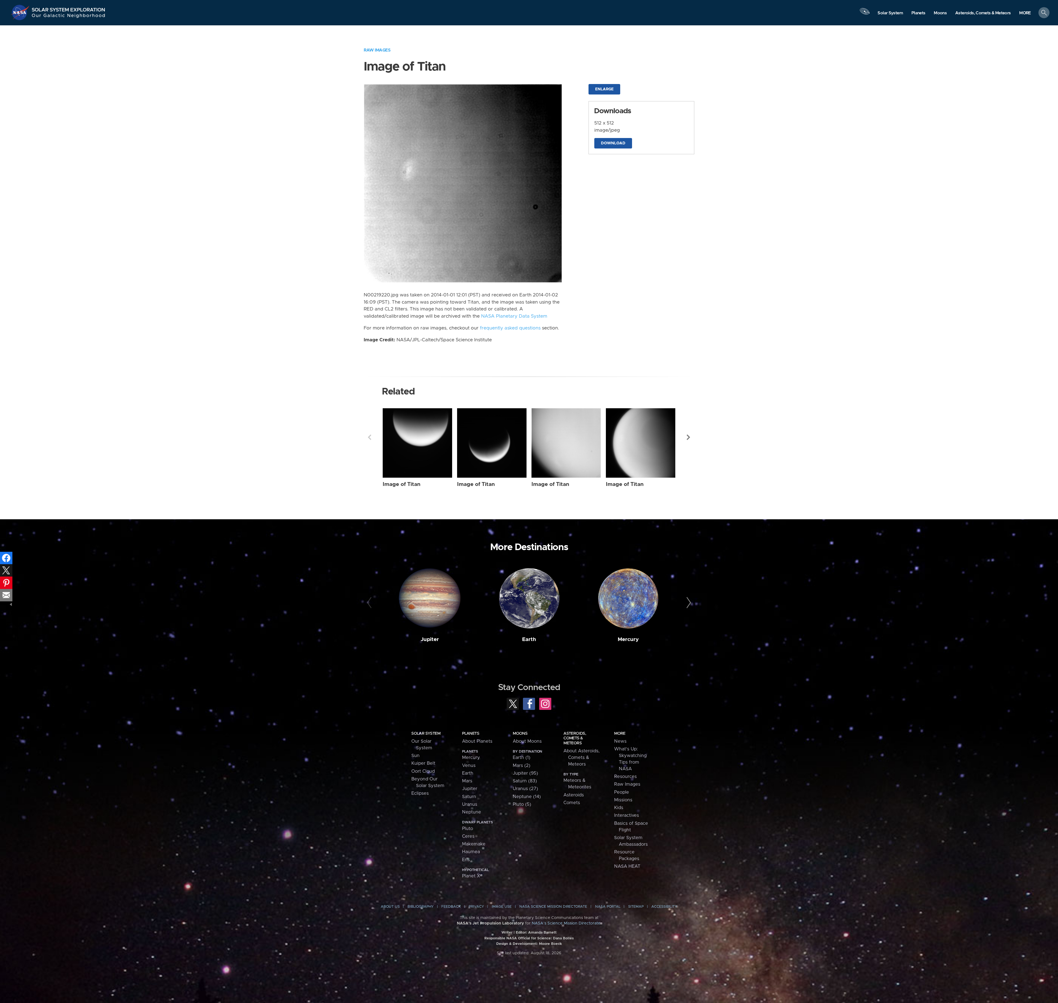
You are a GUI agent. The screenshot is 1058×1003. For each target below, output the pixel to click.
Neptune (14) (527, 796)
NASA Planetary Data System (514, 316)
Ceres (468, 836)
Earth (529, 639)
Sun (415, 755)
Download (613, 143)
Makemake (473, 844)
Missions (623, 800)
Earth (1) (521, 757)
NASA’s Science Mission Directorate (566, 923)
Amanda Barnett (542, 932)
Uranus (469, 804)
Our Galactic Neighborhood (68, 16)
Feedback (451, 907)
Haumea (471, 852)
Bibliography (420, 907)
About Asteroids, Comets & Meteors (581, 757)
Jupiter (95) (525, 773)
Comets (571, 803)
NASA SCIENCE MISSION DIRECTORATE (553, 907)
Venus (469, 765)
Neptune (471, 812)
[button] (1025, 13)
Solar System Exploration (68, 8)
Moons (520, 733)
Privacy (476, 907)
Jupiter (430, 639)
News (620, 741)
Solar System (425, 733)
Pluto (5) (522, 804)
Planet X (471, 876)
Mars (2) (521, 765)
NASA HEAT (627, 866)
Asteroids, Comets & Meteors (574, 738)
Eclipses (420, 793)
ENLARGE (604, 89)
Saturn (469, 796)
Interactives (626, 815)
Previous (369, 437)
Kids (618, 807)
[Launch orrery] (864, 14)
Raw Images (377, 50)
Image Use (502, 907)
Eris (466, 860)
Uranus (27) (525, 788)
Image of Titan (401, 484)
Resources (625, 776)
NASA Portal (607, 907)
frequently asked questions (510, 328)
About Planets (477, 741)
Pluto (467, 828)
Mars (467, 781)
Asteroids (573, 795)
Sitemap (636, 907)
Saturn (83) (525, 781)
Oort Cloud (423, 771)
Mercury (628, 639)
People (621, 792)
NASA (20, 12)
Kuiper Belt (423, 763)
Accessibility (664, 907)
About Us (390, 907)
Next (688, 437)
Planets (470, 733)
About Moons (527, 741)
